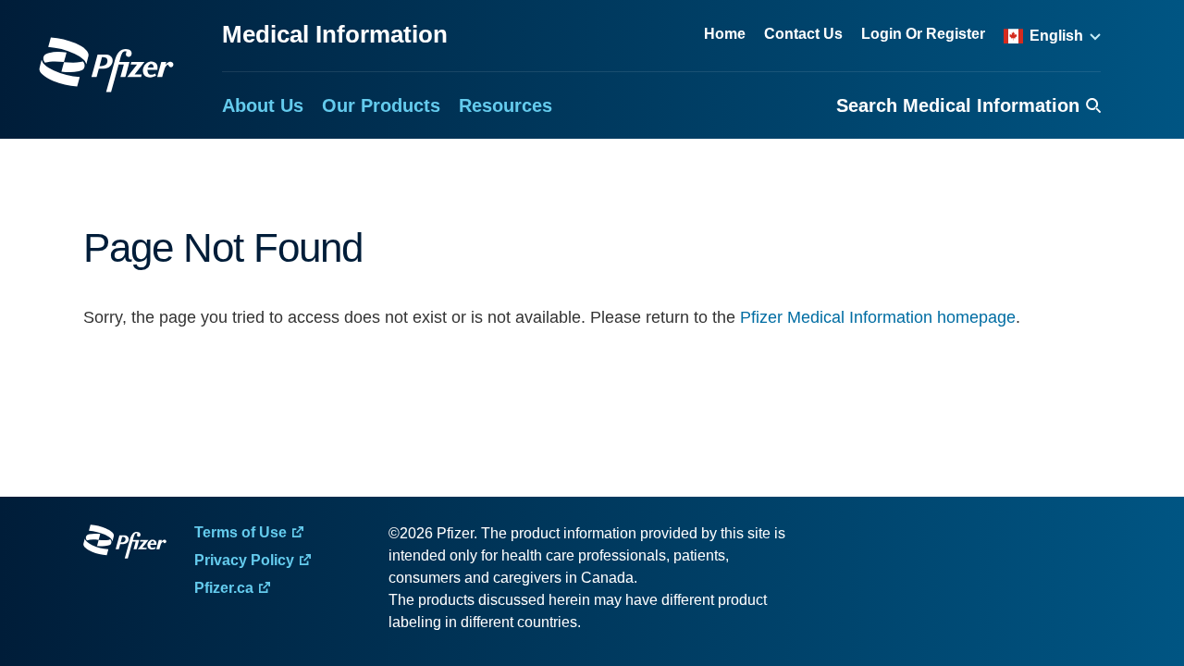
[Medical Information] (106, 64)
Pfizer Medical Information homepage (878, 317)
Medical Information (335, 34)
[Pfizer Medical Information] (124, 544)
